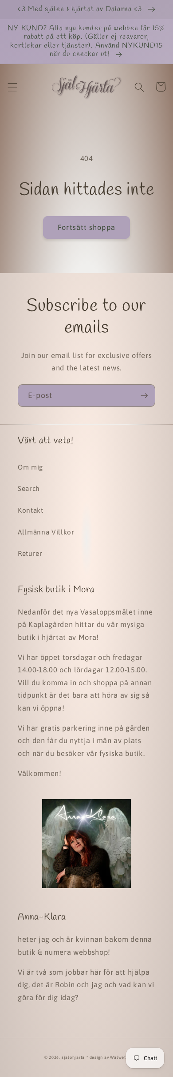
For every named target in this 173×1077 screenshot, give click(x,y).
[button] (12, 86)
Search (29, 488)
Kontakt (30, 510)
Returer (30, 553)
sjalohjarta (73, 1057)
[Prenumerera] (144, 395)
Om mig (30, 467)
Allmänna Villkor (46, 532)
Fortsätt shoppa (86, 227)
